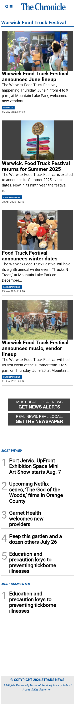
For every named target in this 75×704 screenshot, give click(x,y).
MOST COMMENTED (15, 584)
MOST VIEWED (11, 450)
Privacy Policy (61, 685)
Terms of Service (40, 685)
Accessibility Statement (37, 689)
